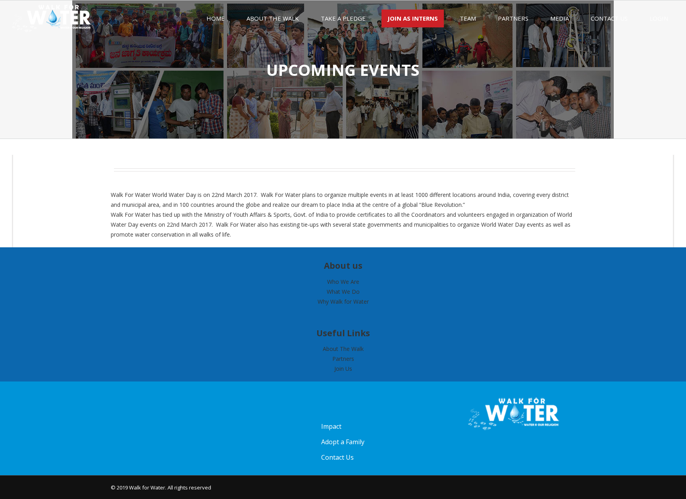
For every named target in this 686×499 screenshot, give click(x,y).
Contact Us (337, 457)
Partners (343, 358)
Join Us (343, 368)
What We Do (343, 291)
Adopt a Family (342, 441)
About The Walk (343, 349)
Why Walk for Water (343, 301)
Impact (331, 426)
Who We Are (343, 281)
